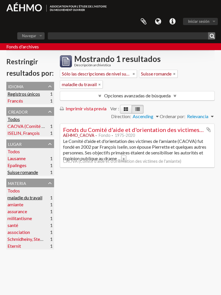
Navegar (29, 35)
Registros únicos (23, 94)
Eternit (14, 246)
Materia (17, 182)
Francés (15, 100)
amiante (15, 204)
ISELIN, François (23, 133)
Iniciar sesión (198, 21)
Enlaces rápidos (172, 21)
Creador (18, 111)
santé (12, 225)
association (18, 232)
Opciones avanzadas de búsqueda (137, 95)
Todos (13, 119)
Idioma (158, 21)
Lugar (15, 143)
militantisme (19, 218)
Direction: (121, 116)
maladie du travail (24, 197)
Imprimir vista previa (85, 108)
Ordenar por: (172, 116)
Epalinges (16, 165)
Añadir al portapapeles (209, 130)
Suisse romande (22, 172)
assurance (17, 211)
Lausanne (16, 158)
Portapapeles (143, 21)
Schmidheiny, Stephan (28, 239)
